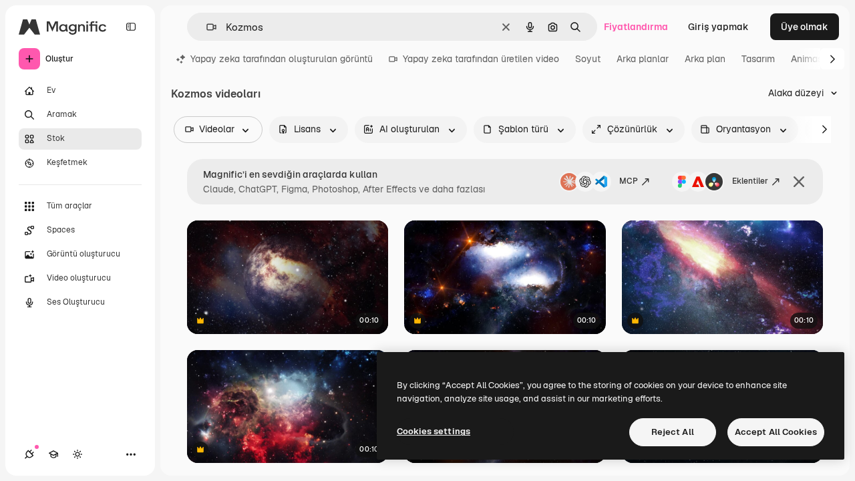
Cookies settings (433, 431)
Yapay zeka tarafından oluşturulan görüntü (281, 59)
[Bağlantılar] (29, 454)
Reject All (672, 432)
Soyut (588, 59)
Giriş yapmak (718, 27)
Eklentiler (750, 181)
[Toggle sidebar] (131, 26)
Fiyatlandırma (636, 27)
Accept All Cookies (776, 432)
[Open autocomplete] (206, 27)
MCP (628, 181)
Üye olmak (804, 27)
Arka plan (705, 59)
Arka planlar (643, 59)
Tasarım (758, 59)
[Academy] (53, 454)
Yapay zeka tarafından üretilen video (481, 59)
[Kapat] (799, 182)
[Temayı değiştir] (77, 454)
